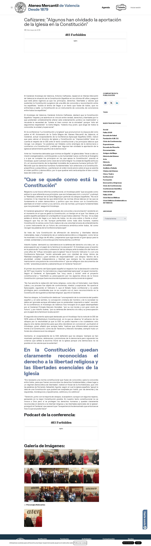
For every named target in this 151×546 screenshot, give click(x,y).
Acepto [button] (138, 543)
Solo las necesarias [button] (128, 543)
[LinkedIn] (117, 103)
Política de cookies (80, 543)
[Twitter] (111, 103)
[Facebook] (105, 103)
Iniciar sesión (136, 7)
